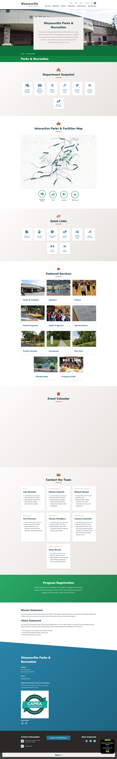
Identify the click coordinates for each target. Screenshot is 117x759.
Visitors (63, 6)
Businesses (71, 6)
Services (48, 6)
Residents (56, 6)
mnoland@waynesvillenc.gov (84, 495)
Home (22, 54)
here (32, 685)
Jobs (92, 3)
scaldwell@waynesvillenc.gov (58, 495)
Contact (87, 3)
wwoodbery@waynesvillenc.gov (59, 522)
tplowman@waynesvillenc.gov (33, 522)
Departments (81, 6)
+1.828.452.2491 (28, 746)
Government (92, 6)
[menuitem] (48, 6)
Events (81, 3)
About (71, 3)
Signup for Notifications (58, 738)
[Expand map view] (93, 137)
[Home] (29, 4)
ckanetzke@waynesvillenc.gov (84, 522)
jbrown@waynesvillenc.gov (57, 553)
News (76, 3)
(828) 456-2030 (25, 678)
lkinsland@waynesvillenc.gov (33, 495)
